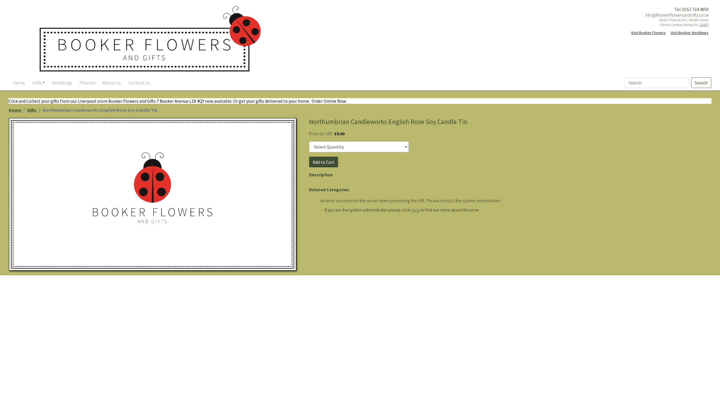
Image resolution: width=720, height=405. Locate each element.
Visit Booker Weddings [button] (689, 32)
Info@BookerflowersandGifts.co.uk (677, 15)
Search (701, 83)
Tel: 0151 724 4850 (691, 9)
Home (15, 110)
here (415, 210)
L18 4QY (704, 25)
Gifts (32, 110)
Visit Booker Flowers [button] (648, 32)
